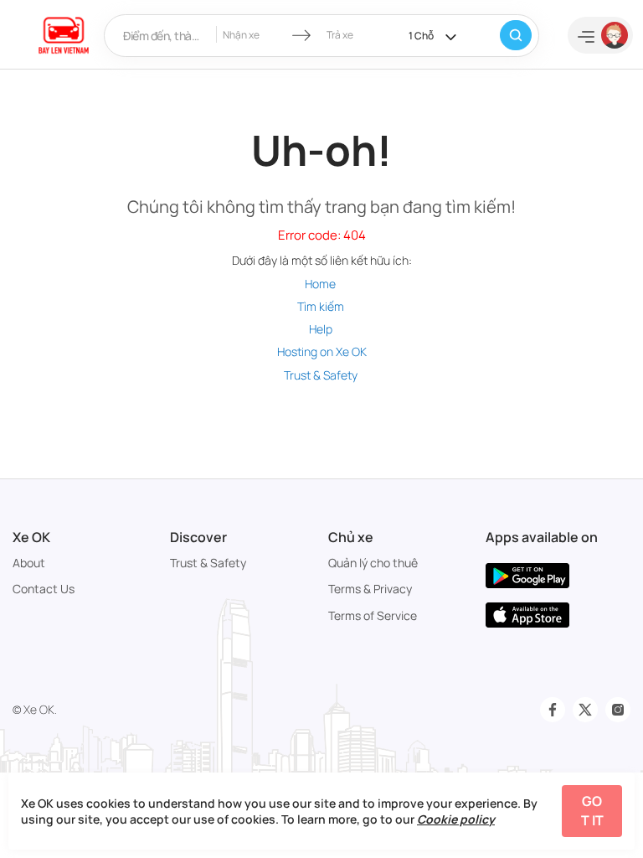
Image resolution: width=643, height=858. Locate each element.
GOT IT (592, 811)
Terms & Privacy (370, 589)
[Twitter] (585, 709)
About (29, 563)
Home (320, 284)
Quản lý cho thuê (373, 563)
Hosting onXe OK (322, 351)
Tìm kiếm (320, 306)
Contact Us (44, 589)
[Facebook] (552, 709)
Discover (198, 537)
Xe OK (31, 537)
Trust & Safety (321, 375)
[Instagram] (617, 709)
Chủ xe (350, 537)
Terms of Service (372, 615)
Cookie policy (456, 819)
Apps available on (542, 537)
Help (320, 329)
